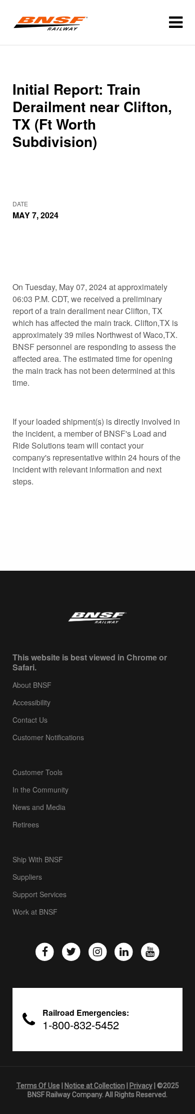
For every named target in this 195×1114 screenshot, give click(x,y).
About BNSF (32, 685)
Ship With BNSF (37, 859)
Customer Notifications (48, 737)
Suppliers (27, 877)
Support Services (39, 894)
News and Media (39, 807)
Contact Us (30, 720)
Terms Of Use (38, 1086)
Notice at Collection (94, 1086)
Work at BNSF (35, 912)
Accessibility (31, 702)
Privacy (141, 1086)
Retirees (25, 824)
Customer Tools (37, 772)
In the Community (40, 790)
